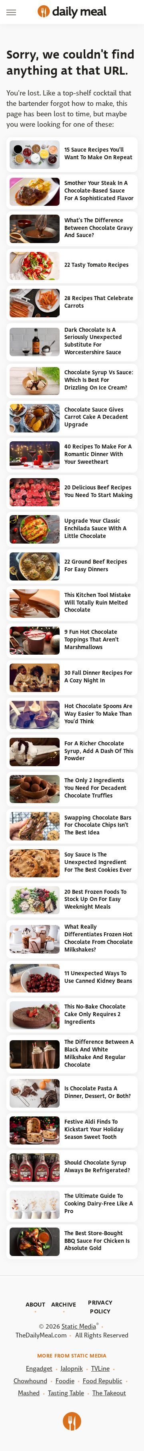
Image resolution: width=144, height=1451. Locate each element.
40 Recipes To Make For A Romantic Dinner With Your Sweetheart (98, 454)
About (36, 1304)
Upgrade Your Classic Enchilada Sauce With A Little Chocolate (95, 528)
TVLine (100, 1368)
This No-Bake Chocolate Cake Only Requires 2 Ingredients (95, 1014)
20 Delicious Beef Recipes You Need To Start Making (98, 491)
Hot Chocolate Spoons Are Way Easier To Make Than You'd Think (98, 713)
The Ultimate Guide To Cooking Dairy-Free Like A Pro (98, 1203)
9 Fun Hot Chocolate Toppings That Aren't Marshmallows (91, 639)
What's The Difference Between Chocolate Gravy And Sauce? (98, 228)
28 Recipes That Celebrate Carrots (98, 302)
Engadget (39, 1368)
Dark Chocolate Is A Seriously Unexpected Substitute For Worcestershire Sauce (93, 341)
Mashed (29, 1393)
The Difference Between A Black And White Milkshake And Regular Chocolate (99, 1053)
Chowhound (30, 1381)
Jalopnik (72, 1368)
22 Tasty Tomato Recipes (96, 265)
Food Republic (102, 1381)
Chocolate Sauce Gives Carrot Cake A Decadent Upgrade (96, 417)
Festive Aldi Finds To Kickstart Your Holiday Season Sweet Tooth (94, 1129)
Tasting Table (66, 1393)
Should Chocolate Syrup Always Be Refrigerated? (97, 1166)
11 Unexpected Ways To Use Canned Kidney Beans (98, 977)
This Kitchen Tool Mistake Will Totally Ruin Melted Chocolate (97, 602)
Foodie (65, 1381)
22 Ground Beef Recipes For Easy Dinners (95, 565)
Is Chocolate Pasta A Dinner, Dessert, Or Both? (97, 1092)
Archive (63, 1304)
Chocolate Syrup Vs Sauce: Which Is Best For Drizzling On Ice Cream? (98, 380)
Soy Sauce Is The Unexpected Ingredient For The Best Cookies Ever (98, 862)
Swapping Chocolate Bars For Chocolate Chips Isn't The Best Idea (97, 825)
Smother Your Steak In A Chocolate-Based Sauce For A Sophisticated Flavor (99, 190)
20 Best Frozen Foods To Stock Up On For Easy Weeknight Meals (95, 899)
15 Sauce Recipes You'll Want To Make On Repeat (98, 153)
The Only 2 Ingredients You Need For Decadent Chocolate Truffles (95, 788)
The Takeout (109, 1393)
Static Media (79, 1326)
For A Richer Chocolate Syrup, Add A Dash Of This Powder (98, 751)
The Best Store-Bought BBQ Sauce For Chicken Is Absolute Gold (97, 1241)
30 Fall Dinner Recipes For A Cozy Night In (98, 676)
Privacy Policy (100, 1307)
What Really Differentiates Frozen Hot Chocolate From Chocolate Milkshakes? (98, 938)
